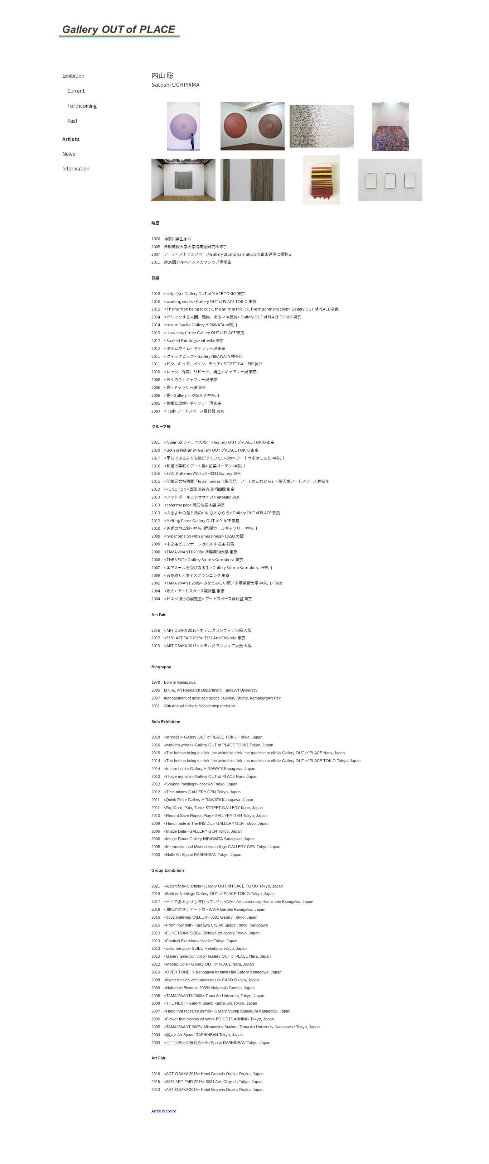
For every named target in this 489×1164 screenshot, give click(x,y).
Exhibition (73, 75)
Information (75, 168)
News (68, 153)
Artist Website (163, 1111)
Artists (71, 139)
